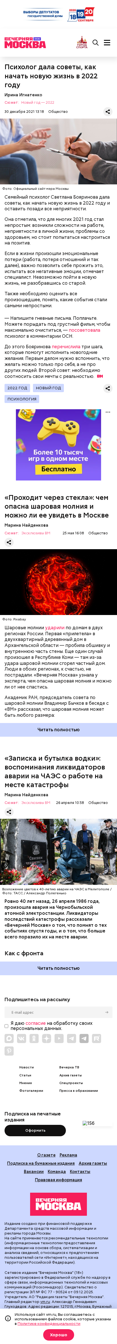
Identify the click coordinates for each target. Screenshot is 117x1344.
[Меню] (107, 42)
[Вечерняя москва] (58, 1204)
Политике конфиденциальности (49, 1323)
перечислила (66, 347)
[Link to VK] (21, 1038)
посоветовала (84, 330)
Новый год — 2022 (37, 103)
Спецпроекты (71, 1083)
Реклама (68, 1155)
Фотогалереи (31, 1090)
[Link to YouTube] (59, 1038)
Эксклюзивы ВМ (35, 533)
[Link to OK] (34, 1038)
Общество (58, 111)
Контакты (80, 1171)
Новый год (48, 387)
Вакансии (34, 1171)
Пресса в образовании (78, 1090)
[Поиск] (95, 42)
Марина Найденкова (26, 525)
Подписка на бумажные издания (41, 1163)
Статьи (25, 1075)
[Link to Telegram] (71, 1038)
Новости (26, 1067)
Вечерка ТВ (69, 1067)
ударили (54, 628)
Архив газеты (70, 1075)
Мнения (25, 1083)
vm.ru (45, 1301)
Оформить (35, 1130)
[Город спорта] (82, 42)
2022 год (17, 387)
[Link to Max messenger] (9, 1038)
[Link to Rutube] (96, 1038)
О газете (46, 1155)
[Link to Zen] (46, 1038)
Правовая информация (58, 1179)
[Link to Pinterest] (9, 1051)
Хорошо (58, 1334)
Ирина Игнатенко (23, 94)
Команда (57, 1171)
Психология (21, 399)
